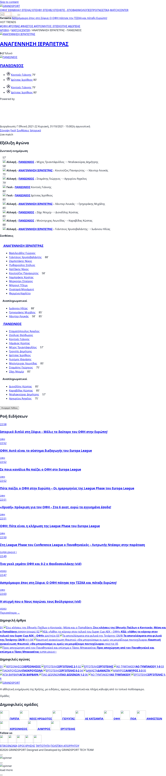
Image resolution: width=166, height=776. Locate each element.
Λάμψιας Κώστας (19, 343)
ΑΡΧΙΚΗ (4, 30)
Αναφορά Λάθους (9, 408)
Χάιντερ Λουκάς (19, 316)
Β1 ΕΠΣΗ (44, 10)
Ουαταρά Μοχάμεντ (21, 289)
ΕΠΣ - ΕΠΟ (66, 10)
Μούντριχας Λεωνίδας (23, 363)
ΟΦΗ (3, 10)
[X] (29, 742)
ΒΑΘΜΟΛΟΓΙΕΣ (82, 10)
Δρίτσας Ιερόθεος (22, 80)
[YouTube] (21, 742)
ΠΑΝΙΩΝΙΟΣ (12, 65)
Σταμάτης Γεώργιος (21, 367)
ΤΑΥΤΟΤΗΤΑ (43, 746)
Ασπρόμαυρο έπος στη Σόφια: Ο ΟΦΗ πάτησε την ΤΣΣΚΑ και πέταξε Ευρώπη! (59, 18)
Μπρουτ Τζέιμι (18, 285)
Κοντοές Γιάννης (21, 75)
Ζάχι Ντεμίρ (16, 371)
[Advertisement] (83, 122)
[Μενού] (19, 14)
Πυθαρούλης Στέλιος (22, 265)
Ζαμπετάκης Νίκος (20, 261)
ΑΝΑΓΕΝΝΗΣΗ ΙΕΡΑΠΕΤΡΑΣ (34, 43)
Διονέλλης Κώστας (20, 386)
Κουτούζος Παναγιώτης (24, 273)
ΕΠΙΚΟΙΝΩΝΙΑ (8, 746)
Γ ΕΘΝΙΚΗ (12, 10)
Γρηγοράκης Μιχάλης (22, 312)
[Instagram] (12, 742)
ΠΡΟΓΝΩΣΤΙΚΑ (100, 10)
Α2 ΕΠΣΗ (34, 10)
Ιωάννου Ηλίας (18, 308)
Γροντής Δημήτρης (20, 351)
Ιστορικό (35, 130)
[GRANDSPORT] (10, 6)
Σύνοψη (5, 130)
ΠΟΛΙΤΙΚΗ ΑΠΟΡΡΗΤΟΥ (64, 746)
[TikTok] (38, 742)
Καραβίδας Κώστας (21, 390)
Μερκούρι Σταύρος (21, 281)
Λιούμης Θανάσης (20, 359)
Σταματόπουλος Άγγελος (24, 331)
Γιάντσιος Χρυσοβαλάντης (25, 257)
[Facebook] (4, 742)
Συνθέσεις (23, 130)
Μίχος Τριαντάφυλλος (23, 347)
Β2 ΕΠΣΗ (55, 10)
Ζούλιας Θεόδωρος (21, 335)
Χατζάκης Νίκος (19, 269)
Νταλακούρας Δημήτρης (24, 394)
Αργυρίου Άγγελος (20, 398)
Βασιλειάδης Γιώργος (22, 253)
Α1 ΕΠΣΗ (23, 10)
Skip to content (9, 2)
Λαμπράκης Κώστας (21, 277)
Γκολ (13, 130)
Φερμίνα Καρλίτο (20, 293)
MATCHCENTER (20, 30)
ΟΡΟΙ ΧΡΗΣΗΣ (26, 746)
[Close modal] (1, 754)
